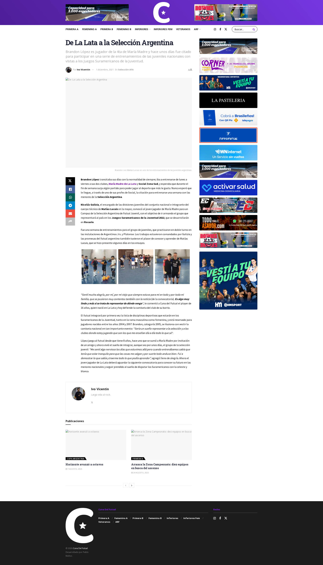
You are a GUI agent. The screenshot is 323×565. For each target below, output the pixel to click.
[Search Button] (254, 29)
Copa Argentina (75, 458)
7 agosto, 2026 (74, 469)
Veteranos (183, 29)
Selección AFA (126, 69)
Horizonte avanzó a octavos (84, 464)
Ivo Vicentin (83, 69)
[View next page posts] (131, 485)
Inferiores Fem (163, 29)
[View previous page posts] (125, 485)
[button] (99, 266)
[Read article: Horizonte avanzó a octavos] (96, 445)
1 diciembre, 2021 (105, 69)
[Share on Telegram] (70, 205)
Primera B (106, 29)
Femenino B (124, 29)
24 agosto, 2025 (141, 472)
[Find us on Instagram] (215, 29)
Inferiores (141, 29)
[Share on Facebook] (70, 189)
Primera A (72, 29)
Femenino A (89, 29)
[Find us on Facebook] (220, 29)
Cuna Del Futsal (80, 548)
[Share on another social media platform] (70, 222)
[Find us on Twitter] (225, 29)
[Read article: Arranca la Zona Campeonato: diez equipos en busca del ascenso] (161, 445)
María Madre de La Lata (122, 183)
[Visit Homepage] (161, 12)
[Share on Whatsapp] (70, 197)
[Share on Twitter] (70, 181)
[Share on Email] (70, 213)
